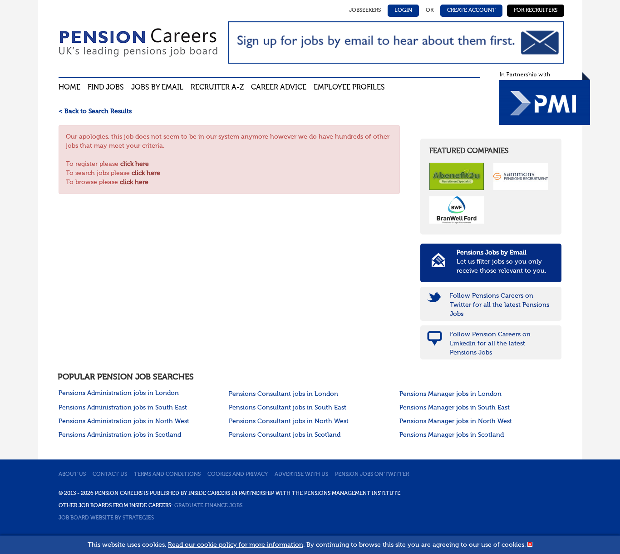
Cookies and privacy (237, 474)
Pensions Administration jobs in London (119, 393)
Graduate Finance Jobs (208, 506)
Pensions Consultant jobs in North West (289, 421)
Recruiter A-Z (217, 87)
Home (69, 87)
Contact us (110, 474)
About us (72, 474)
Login (403, 10)
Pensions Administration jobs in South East (123, 407)
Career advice (278, 87)
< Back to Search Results (95, 111)
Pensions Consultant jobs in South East (287, 407)
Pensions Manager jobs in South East (454, 407)
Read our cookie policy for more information (235, 545)
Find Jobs (106, 87)
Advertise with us (301, 474)
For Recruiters (535, 10)
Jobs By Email (157, 87)
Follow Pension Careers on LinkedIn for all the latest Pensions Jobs (490, 343)
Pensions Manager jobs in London (450, 394)
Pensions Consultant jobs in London (283, 394)
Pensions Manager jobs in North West (455, 421)
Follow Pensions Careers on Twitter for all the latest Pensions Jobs (499, 305)
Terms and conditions (167, 474)
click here (134, 164)
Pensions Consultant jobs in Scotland (284, 435)
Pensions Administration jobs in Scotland (120, 435)
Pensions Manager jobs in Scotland (451, 435)
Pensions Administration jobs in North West (124, 421)
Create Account (471, 10)
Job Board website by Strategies (106, 518)
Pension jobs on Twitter (372, 474)
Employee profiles (349, 87)
